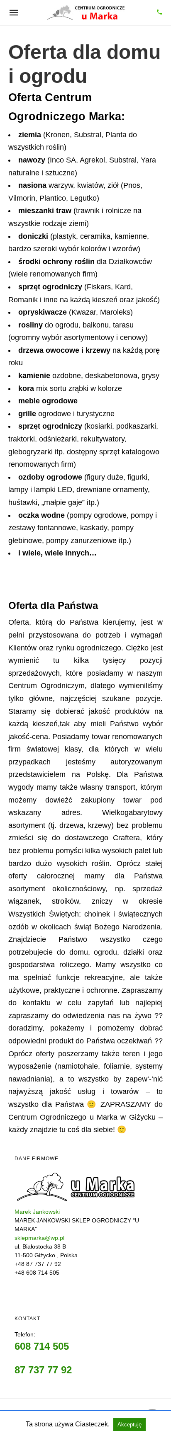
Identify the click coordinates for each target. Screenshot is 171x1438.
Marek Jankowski (37, 1211)
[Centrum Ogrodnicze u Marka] (86, 12)
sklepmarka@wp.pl (39, 1237)
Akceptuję (129, 1424)
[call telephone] (159, 12)
